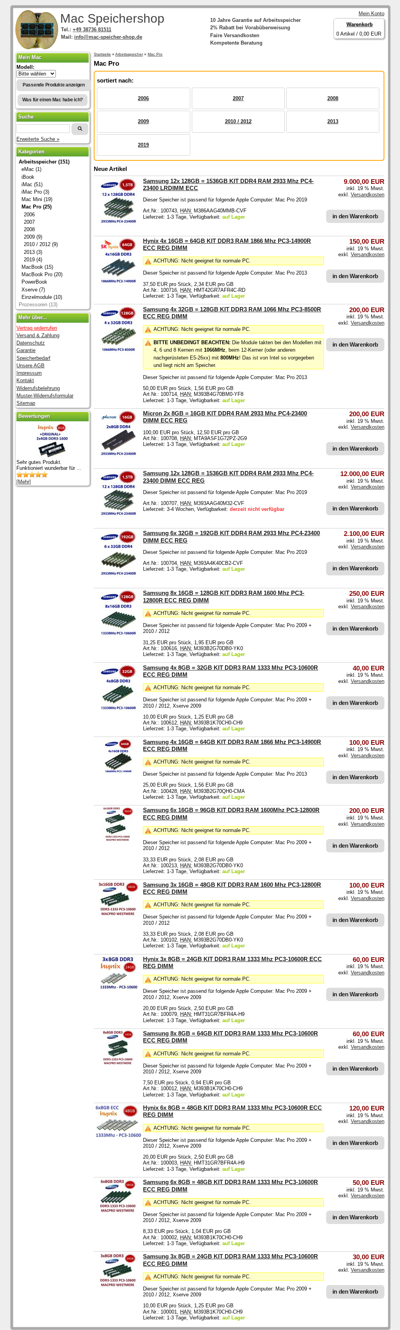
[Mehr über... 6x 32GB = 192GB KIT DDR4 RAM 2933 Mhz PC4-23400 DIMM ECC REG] (118, 575)
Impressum (29, 373)
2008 (332, 98)
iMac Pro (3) (35, 192)
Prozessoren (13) (38, 304)
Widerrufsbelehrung (38, 388)
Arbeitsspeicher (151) (44, 162)
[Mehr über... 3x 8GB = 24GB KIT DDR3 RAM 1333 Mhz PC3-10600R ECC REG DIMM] (119, 989)
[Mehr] (23, 482)
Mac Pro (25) (36, 207)
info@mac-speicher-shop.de (108, 37)
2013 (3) (33, 252)
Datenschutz (30, 343)
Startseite (102, 54)
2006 (143, 98)
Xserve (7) (33, 290)
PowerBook (34, 282)
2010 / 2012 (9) (41, 244)
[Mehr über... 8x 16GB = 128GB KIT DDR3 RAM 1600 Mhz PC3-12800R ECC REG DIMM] (118, 635)
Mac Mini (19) (36, 199)
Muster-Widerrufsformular (44, 396)
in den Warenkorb (355, 216)
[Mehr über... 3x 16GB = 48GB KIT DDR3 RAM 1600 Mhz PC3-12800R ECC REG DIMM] (118, 915)
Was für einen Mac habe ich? (52, 99)
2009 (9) (33, 237)
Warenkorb (359, 24)
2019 (143, 145)
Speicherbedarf (33, 358)
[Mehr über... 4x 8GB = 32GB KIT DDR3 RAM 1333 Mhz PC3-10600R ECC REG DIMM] (118, 709)
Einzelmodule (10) (41, 297)
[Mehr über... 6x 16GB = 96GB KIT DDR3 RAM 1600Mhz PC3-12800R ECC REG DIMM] (118, 840)
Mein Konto (371, 13)
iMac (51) (32, 184)
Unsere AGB (30, 365)
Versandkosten (367, 195)
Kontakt (25, 380)
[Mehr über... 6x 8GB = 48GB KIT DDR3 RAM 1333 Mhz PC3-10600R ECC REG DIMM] (118, 1136)
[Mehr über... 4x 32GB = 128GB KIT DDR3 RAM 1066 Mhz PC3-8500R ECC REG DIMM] (118, 351)
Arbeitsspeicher (129, 54)
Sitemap (25, 403)
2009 (143, 121)
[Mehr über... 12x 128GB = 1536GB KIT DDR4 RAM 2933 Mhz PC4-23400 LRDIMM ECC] (118, 223)
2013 (332, 121)
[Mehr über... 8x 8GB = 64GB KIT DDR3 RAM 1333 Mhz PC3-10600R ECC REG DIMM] (118, 1063)
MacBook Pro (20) (41, 274)
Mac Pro (155, 54)
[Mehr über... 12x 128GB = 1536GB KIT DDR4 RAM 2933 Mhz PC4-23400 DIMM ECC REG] (118, 515)
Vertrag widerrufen (36, 328)
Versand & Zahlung (37, 335)
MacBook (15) (37, 267)
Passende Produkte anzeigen (54, 85)
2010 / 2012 (238, 121)
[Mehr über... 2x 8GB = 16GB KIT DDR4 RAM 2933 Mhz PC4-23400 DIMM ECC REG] (118, 455)
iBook (27, 177)
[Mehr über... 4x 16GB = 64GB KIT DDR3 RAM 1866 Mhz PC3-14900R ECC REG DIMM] (118, 283)
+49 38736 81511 (92, 29)
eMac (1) (31, 169)
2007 (238, 98)
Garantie (26, 350)
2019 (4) (33, 259)
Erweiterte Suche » (37, 139)
